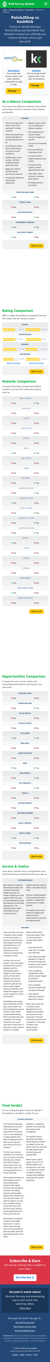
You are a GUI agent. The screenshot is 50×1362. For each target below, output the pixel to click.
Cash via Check (26, 428)
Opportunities (25, 334)
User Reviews (25, 354)
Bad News (25, 928)
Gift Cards (25, 478)
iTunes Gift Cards (26, 508)
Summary (25, 118)
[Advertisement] (25, 279)
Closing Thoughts (25, 1119)
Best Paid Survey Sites (25, 1323)
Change (12, 91)
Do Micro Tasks (25, 693)
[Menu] (46, 4)
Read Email (25, 743)
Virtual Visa (26, 408)
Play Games (25, 733)
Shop (25, 763)
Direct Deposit (26, 458)
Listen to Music (25, 723)
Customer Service (25, 880)
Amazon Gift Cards (26, 498)
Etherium (26, 558)
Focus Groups (25, 713)
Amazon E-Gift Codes (26, 488)
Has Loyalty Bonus (25, 232)
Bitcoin (26, 548)
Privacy (29, 1355)
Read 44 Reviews (36, 363)
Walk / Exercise (25, 823)
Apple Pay (26, 438)
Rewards (25, 344)
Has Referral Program (25, 222)
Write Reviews (25, 843)
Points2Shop (29, 10)
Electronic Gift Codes (26, 528)
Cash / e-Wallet (25, 398)
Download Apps (25, 703)
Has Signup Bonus (25, 212)
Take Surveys (25, 773)
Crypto (25, 538)
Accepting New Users (25, 192)
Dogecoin (26, 568)
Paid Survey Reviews (16, 10)
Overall (25, 324)
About (22, 1355)
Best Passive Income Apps (25, 1327)
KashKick (36, 71)
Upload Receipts (25, 803)
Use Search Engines (25, 813)
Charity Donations (25, 598)
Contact (15, 1355)
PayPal (26, 448)
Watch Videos (25, 833)
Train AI (25, 793)
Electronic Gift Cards (26, 518)
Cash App (26, 418)
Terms (35, 1355)
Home (5, 10)
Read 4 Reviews (13, 363)
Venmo (26, 468)
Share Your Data (25, 753)
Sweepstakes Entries (25, 588)
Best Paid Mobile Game (25, 1331)
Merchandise (25, 578)
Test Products (25, 783)
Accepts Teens (25, 202)
